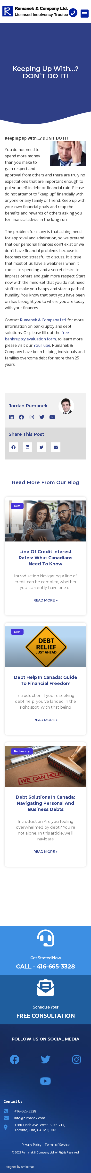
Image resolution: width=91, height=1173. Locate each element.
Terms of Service (57, 1144)
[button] (85, 14)
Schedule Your (45, 1007)
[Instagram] (31, 417)
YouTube (41, 345)
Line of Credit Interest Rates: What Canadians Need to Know (45, 558)
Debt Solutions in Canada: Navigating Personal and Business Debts (45, 803)
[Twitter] (41, 417)
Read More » (45, 600)
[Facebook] (21, 417)
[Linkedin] (11, 417)
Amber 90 (27, 1167)
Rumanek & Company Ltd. (43, 320)
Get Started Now (45, 958)
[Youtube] (52, 417)
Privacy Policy (31, 1144)
